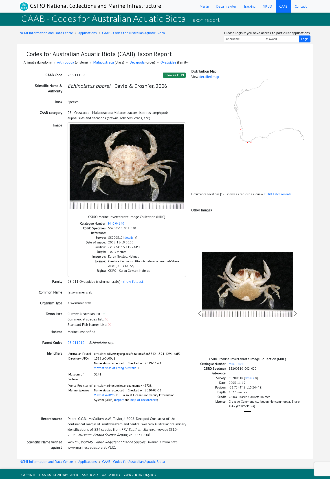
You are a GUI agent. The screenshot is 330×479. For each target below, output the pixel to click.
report (119, 400)
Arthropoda (65, 62)
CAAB (283, 6)
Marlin (204, 6)
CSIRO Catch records (277, 194)
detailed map (209, 76)
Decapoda (137, 62)
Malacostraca (103, 62)
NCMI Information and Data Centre (46, 33)
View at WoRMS (104, 395)
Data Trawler (226, 6)
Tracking (249, 6)
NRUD (267, 6)
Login (304, 39)
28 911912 (76, 342)
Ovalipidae (168, 62)
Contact (301, 6)
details (128, 238)
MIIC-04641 (237, 364)
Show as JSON (174, 75)
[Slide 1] (247, 411)
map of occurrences (143, 400)
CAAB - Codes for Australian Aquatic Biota (133, 33)
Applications (87, 33)
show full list (133, 281)
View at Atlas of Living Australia (115, 368)
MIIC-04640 (116, 223)
